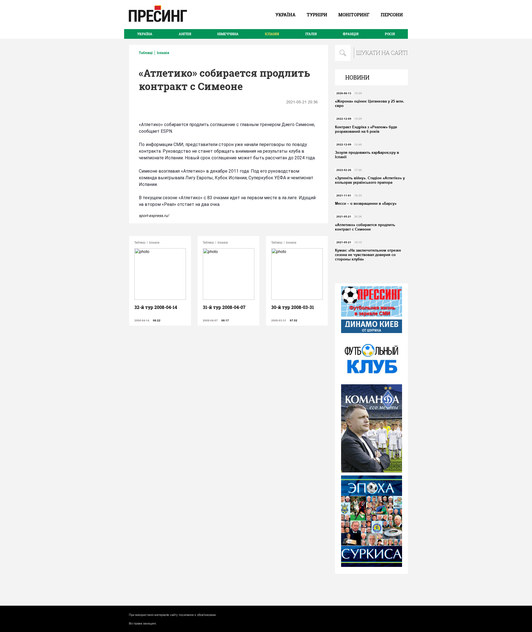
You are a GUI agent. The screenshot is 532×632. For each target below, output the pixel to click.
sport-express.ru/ (154, 215)
